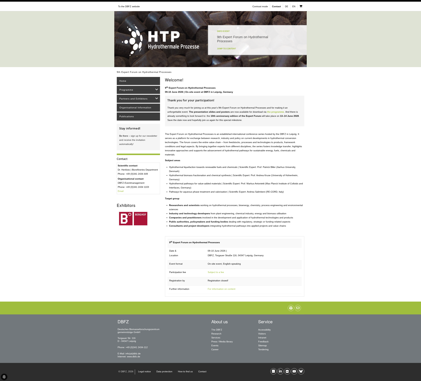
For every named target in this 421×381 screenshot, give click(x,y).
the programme (275, 112)
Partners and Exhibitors (133, 98)
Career (215, 349)
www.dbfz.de (133, 356)
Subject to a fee (216, 272)
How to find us (185, 371)
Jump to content (226, 49)
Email (121, 191)
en (293, 6)
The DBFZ (216, 329)
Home (122, 81)
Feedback (263, 341)
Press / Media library (222, 341)
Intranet (262, 337)
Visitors (262, 333)
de (286, 6)
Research (216, 333)
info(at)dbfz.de (133, 353)
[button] (260, 6)
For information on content (221, 289)
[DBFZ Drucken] (291, 308)
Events (214, 345)
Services (215, 337)
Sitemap (262, 345)
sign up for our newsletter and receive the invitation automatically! (138, 140)
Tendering (263, 349)
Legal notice (144, 371)
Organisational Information (135, 107)
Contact (202, 371)
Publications (126, 116)
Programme (126, 89)
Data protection (164, 371)
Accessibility (264, 329)
